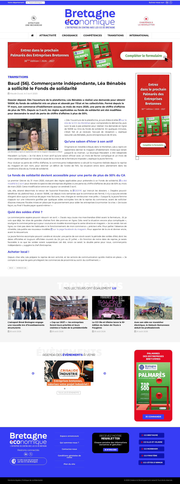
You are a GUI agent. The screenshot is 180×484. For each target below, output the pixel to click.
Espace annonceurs (69, 436)
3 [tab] (70, 388)
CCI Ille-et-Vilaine (152, 442)
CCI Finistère (150, 455)
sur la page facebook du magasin (69, 229)
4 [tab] (73, 388)
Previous (33, 373)
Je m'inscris (111, 449)
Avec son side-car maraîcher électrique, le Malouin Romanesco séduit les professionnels (151, 325)
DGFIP (78, 190)
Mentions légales (14, 480)
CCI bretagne (151, 435)
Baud (11, 268)
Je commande (153, 416)
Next (104, 373)
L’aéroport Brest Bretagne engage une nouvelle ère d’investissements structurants (26, 325)
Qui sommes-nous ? (69, 442)
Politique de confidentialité (32, 480)
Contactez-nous (69, 449)
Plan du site (69, 464)
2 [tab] (67, 388)
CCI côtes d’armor (153, 462)
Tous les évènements (68, 393)
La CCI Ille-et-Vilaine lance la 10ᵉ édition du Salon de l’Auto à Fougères (108, 325)
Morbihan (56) (21, 268)
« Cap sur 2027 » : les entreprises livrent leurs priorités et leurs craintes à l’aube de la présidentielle (68, 325)
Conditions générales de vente (69, 456)
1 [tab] (64, 388)
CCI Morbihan (151, 449)
